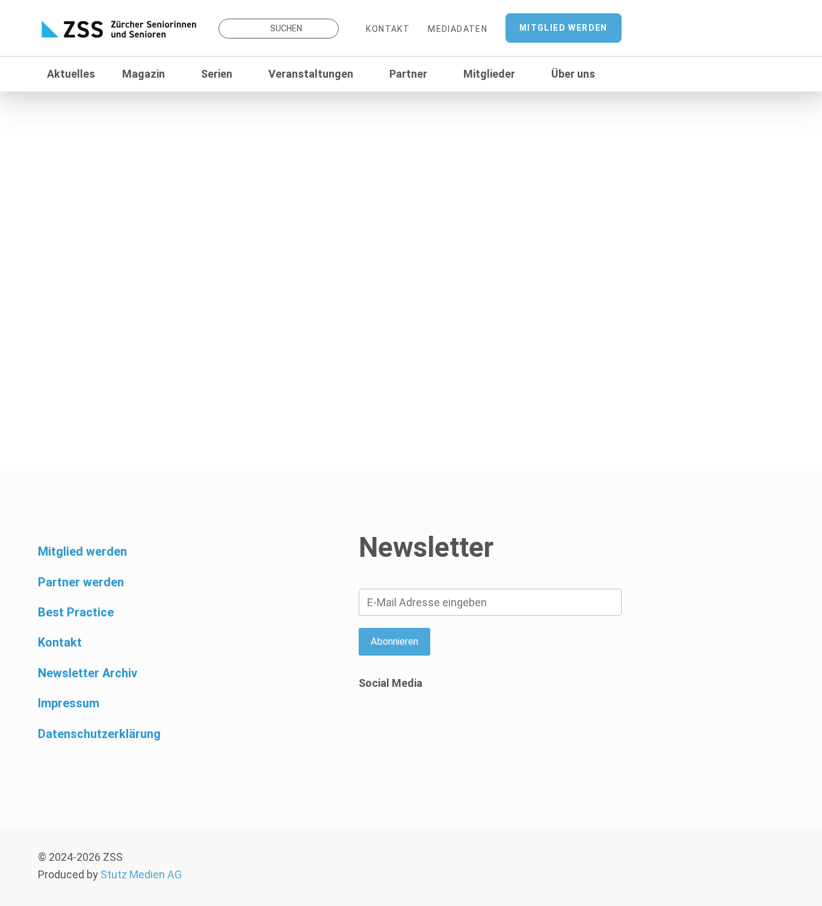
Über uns (573, 73)
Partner (408, 73)
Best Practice (76, 612)
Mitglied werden (563, 28)
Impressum (68, 703)
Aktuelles (71, 73)
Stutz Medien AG (141, 874)
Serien (216, 73)
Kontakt (388, 29)
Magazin (143, 73)
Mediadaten (457, 29)
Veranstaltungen (310, 73)
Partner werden (81, 582)
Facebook (368, 729)
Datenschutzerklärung (99, 734)
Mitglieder (489, 73)
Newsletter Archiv (87, 673)
